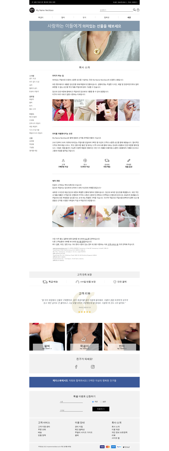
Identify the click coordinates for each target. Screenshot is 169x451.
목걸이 (40, 17)
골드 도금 (32, 78)
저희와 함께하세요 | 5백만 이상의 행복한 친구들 (84, 381)
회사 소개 (116, 422)
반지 (84, 17)
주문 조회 (42, 430)
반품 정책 (42, 435)
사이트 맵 (116, 438)
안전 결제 (122, 281)
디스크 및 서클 (34, 130)
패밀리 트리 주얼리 (35, 133)
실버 (30, 85)
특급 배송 (53, 281)
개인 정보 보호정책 (119, 432)
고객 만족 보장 (84, 275)
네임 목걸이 (33, 126)
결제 (77, 435)
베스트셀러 (33, 117)
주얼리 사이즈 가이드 (83, 432)
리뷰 (113, 435)
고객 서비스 (44, 422)
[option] (60, 2)
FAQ (86, 239)
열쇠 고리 (32, 109)
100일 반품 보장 (88, 281)
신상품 (31, 120)
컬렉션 (106, 17)
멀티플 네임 (33, 151)
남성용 (31, 141)
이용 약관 (116, 430)
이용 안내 (80, 422)
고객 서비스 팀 (113, 244)
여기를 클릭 (81, 242)
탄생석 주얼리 (34, 91)
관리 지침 (79, 427)
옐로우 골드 (33, 88)
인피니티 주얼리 (34, 123)
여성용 (31, 144)
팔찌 (63, 17)
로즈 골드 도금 (34, 82)
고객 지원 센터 (44, 427)
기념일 (31, 147)
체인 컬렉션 (80, 430)
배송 (40, 432)
